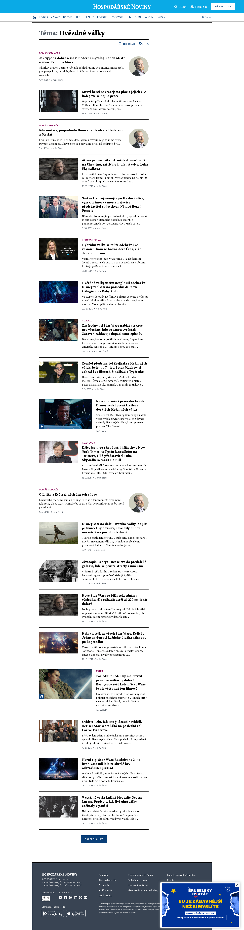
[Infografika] (41, 696)
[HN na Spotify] (80, 897)
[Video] (41, 426)
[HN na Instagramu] (70, 897)
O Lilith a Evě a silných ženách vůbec (68, 494)
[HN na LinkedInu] (75, 897)
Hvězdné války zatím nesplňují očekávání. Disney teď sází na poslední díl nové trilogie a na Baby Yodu (114, 287)
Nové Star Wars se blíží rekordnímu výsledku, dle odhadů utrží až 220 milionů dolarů (114, 599)
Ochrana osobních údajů (140, 875)
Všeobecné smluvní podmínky (143, 890)
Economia (104, 885)
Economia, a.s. (63, 879)
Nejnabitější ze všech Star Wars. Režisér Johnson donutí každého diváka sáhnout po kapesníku (114, 637)
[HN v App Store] (76, 913)
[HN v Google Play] (53, 913)
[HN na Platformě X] (60, 897)
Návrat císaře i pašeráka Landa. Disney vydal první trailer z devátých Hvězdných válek (120, 405)
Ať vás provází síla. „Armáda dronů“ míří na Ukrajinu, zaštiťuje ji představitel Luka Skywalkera (115, 164)
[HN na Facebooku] (65, 897)
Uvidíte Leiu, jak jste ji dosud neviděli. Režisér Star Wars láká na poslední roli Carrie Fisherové (112, 726)
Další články (94, 839)
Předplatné (223, 6)
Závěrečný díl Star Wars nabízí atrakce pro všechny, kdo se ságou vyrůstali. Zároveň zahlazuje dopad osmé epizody (112, 329)
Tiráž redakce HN (107, 880)
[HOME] (34, 17)
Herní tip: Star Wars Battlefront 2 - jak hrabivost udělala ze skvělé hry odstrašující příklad (112, 764)
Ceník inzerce (105, 896)
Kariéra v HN (105, 890)
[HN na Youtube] (85, 897)
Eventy (170, 880)
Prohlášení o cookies (138, 880)
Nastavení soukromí (138, 885)
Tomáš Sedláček (49, 53)
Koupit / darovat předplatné (181, 875)
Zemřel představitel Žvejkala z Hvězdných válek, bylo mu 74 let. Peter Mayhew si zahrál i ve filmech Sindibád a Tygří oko (114, 367)
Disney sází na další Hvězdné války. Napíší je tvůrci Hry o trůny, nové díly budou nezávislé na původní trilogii (114, 528)
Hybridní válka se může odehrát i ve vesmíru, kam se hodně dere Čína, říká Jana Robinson (111, 249)
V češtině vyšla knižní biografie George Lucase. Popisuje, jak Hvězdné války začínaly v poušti (112, 801)
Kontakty (103, 875)
